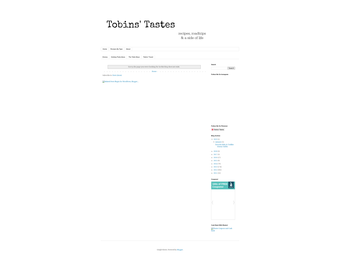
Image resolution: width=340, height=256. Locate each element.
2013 (216, 167)
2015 (216, 161)
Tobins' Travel (148, 57)
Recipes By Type (116, 49)
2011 (216, 173)
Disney (105, 57)
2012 (216, 170)
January (218, 142)
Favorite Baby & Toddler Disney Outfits (224, 145)
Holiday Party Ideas (118, 57)
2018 (216, 151)
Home (105, 49)
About (128, 49)
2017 (216, 154)
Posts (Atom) (117, 75)
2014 (216, 164)
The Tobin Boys (134, 57)
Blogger (180, 250)
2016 (216, 157)
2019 (216, 139)
